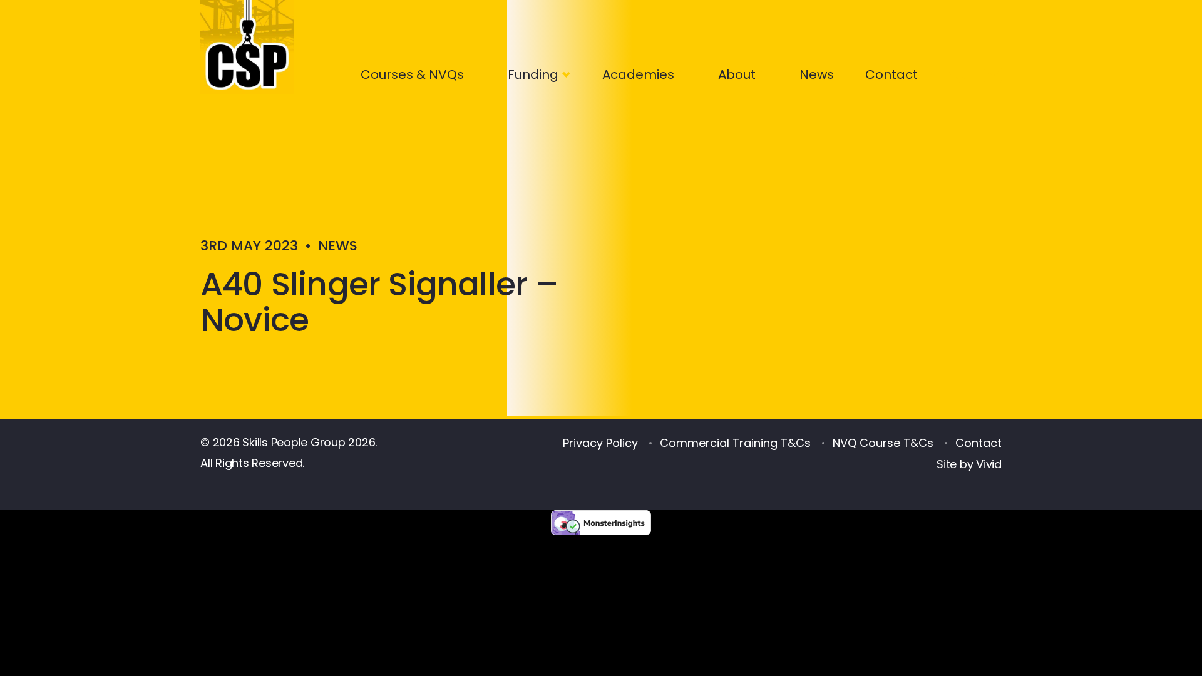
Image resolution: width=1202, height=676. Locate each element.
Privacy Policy (600, 443)
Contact (891, 74)
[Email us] (996, 72)
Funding (533, 74)
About (737, 74)
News (816, 74)
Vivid (989, 464)
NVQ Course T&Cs (883, 443)
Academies (638, 74)
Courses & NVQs (412, 74)
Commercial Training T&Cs (735, 443)
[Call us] (954, 72)
